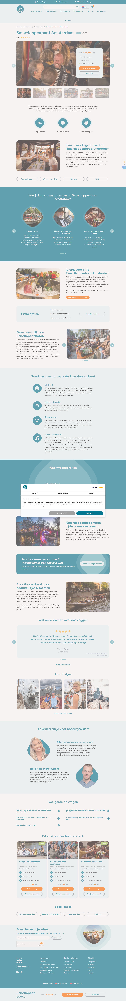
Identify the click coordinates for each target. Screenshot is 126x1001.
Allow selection (62, 513)
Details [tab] (91, 493)
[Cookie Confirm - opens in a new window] (97, 487)
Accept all (89, 513)
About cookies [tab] (63, 493)
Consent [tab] (34, 493)
